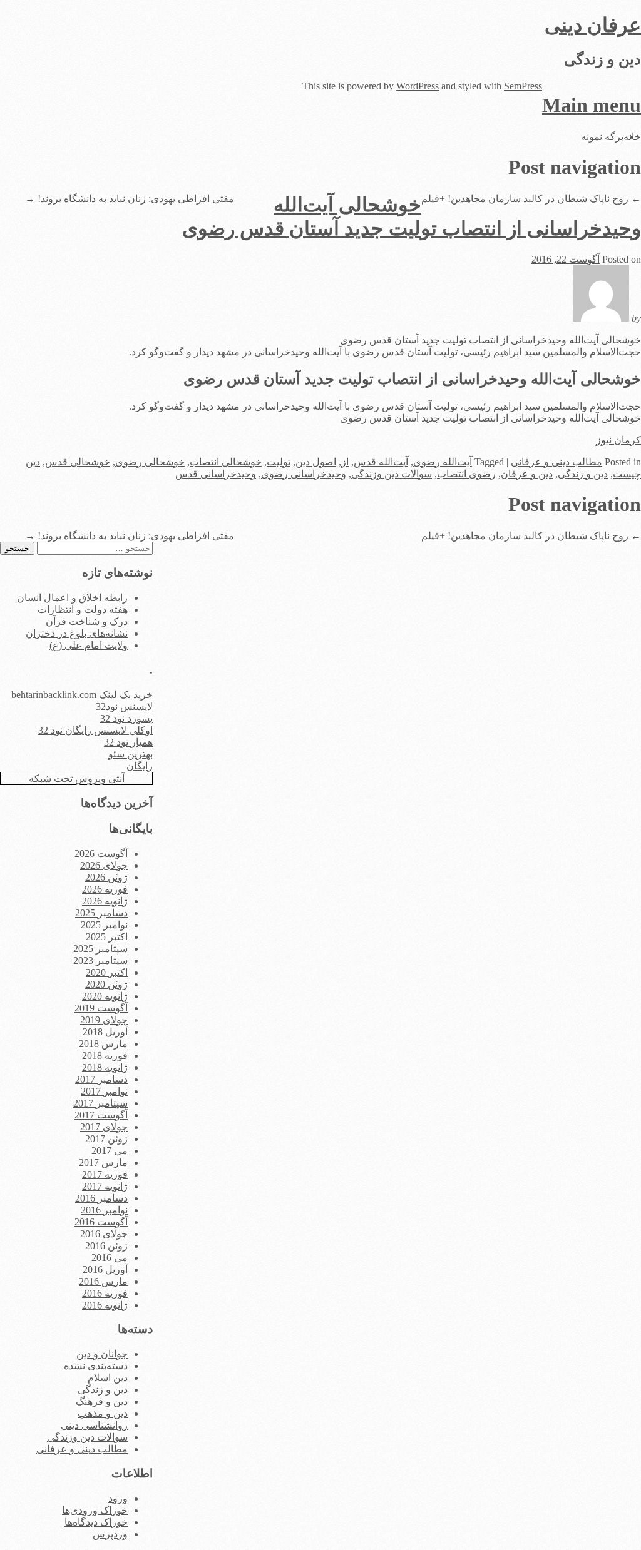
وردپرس (110, 1534)
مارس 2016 (103, 1281)
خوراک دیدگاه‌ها (96, 1522)
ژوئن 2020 (106, 984)
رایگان (139, 766)
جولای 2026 (104, 865)
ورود (118, 1498)
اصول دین (315, 462)
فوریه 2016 (105, 1293)
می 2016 (109, 1257)
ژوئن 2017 (106, 1138)
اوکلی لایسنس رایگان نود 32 (95, 730)
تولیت (278, 462)
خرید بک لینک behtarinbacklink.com (82, 694)
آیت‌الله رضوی (442, 462)
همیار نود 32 (128, 742)
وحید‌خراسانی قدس (215, 474)
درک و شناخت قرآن (87, 621)
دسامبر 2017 (101, 1079)
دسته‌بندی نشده (96, 1365)
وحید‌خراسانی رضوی (303, 474)
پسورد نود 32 (126, 718)
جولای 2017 (104, 1127)
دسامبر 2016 (101, 1198)
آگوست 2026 (101, 853)
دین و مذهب (103, 1413)
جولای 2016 (104, 1233)
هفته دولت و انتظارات (83, 609)
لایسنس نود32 (124, 706)
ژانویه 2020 (105, 996)
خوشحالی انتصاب (226, 462)
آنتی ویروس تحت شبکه (77, 778)
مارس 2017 (103, 1162)
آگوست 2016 (101, 1222)
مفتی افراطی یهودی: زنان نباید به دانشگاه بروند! (129, 198)
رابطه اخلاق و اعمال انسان (72, 597)
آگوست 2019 (101, 1008)
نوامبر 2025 (104, 924)
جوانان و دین (102, 1354)
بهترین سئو (130, 754)
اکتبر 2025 (107, 936)
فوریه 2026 (105, 889)
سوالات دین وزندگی (391, 474)
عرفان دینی (593, 25)
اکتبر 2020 (107, 972)
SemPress (523, 86)
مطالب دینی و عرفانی (556, 462)
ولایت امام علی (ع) (88, 645)
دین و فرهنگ (102, 1401)
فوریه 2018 (105, 1055)
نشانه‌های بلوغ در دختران (77, 633)
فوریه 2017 (105, 1174)
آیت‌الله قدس (381, 462)
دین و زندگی (583, 474)
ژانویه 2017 (105, 1186)
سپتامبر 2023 (100, 960)
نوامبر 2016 (104, 1210)
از (345, 462)
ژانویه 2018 (105, 1067)
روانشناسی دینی (94, 1425)
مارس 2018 (103, 1043)
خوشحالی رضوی (150, 462)
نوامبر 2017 (104, 1091)
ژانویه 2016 (105, 1305)
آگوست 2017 (101, 1115)
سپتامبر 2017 (100, 1103)
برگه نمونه (602, 136)
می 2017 (109, 1150)
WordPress (417, 86)
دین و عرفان (527, 474)
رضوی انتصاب (466, 474)
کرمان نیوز (618, 440)
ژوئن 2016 (106, 1245)
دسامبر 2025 (101, 913)
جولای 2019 (104, 1020)
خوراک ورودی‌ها (95, 1510)
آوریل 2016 (105, 1269)
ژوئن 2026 (106, 877)
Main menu (591, 105)
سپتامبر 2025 (100, 948)
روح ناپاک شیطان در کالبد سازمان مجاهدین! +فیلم (531, 198)
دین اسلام (108, 1377)
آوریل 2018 (105, 1031)
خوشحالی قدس (77, 462)
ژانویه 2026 (105, 901)
